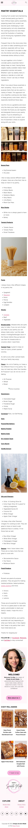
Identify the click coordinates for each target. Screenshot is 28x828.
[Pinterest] (11, 813)
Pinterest (23, 638)
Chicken (6, 315)
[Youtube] (7, 813)
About (6, 806)
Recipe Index (6, 804)
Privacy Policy (21, 804)
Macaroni (7, 295)
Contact (21, 806)
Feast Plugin (16, 826)
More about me (13, 698)
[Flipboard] (21, 813)
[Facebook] (2, 813)
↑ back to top (14, 773)
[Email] (25, 813)
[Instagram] (16, 813)
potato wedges (6, 586)
